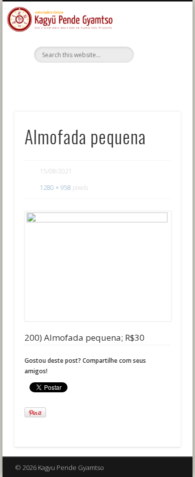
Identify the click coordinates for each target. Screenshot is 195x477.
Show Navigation (156, 90)
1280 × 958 (55, 187)
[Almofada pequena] (97, 266)
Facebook (96, 80)
